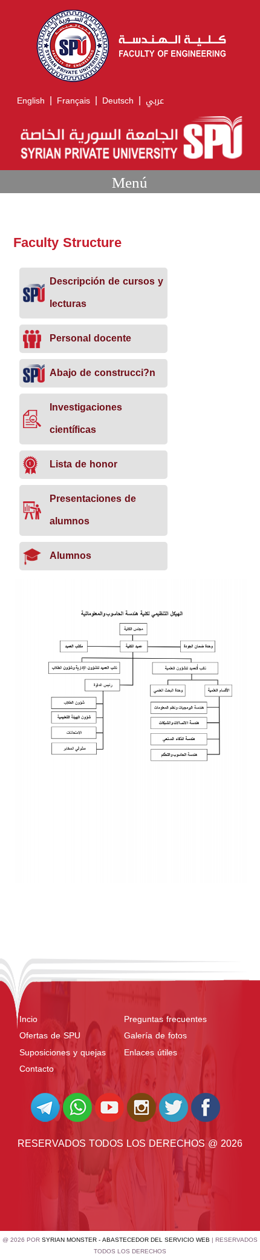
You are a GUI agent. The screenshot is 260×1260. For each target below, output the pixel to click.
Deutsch (118, 101)
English (31, 101)
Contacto (36, 1069)
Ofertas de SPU (49, 1035)
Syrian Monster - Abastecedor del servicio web (126, 1239)
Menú (130, 182)
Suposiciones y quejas (62, 1052)
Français (73, 101)
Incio (28, 1019)
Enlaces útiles (150, 1052)
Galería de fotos (155, 1035)
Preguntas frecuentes (165, 1019)
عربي (155, 101)
